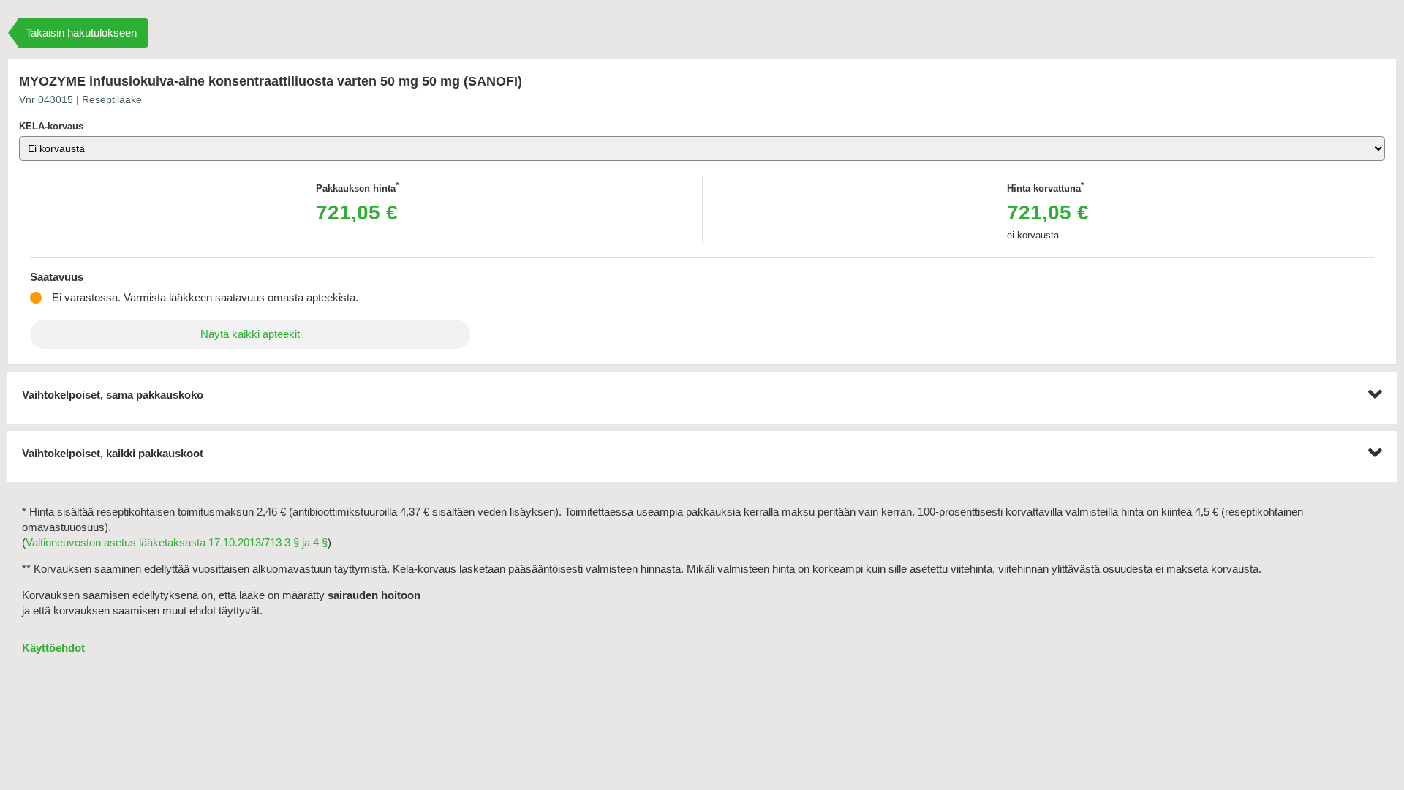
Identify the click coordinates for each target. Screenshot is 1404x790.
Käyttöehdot (53, 648)
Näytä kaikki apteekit (250, 334)
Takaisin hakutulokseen (81, 32)
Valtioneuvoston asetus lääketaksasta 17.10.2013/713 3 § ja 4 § (177, 542)
